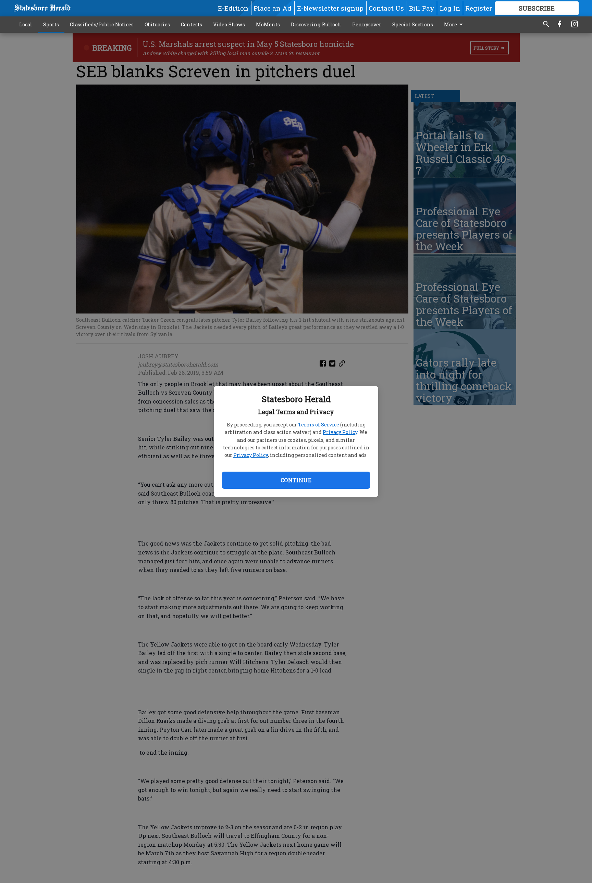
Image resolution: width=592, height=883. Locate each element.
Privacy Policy (340, 432)
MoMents (268, 24)
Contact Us (386, 8)
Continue (296, 480)
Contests (191, 24)
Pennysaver (366, 24)
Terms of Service (318, 424)
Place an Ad (273, 8)
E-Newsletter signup (330, 8)
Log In (450, 8)
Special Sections (412, 24)
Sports (51, 24)
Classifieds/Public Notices (102, 24)
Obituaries (157, 24)
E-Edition (233, 8)
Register (478, 8)
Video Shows (229, 24)
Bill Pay (421, 8)
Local (25, 24)
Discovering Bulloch (316, 24)
